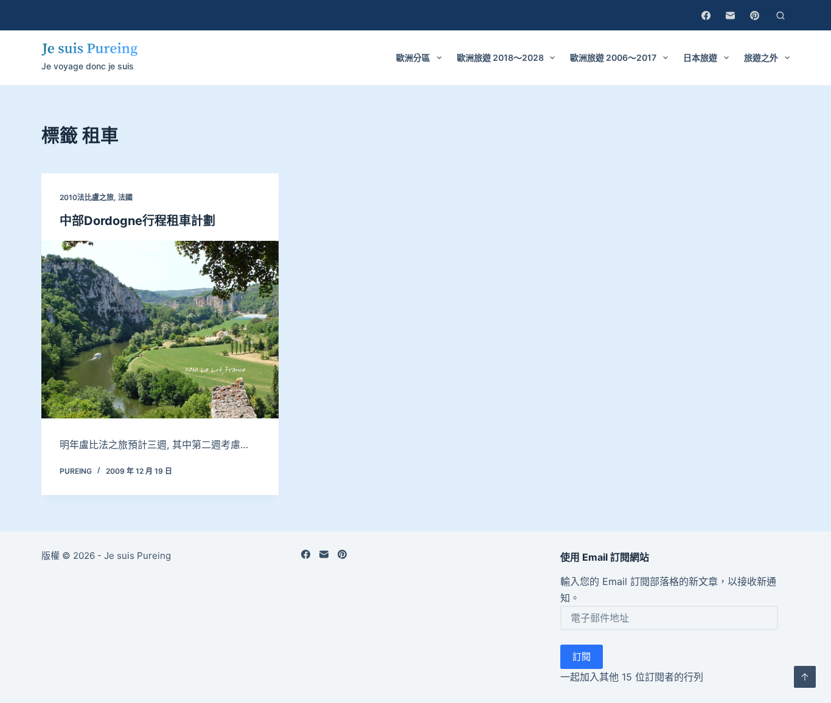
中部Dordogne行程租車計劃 (137, 220)
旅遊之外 (761, 57)
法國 (125, 197)
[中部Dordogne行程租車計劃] (160, 329)
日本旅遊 (700, 57)
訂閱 (581, 656)
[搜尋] (780, 15)
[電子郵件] (730, 15)
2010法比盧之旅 (87, 197)
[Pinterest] (754, 15)
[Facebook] (706, 15)
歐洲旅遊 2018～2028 (500, 57)
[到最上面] (805, 677)
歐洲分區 (413, 57)
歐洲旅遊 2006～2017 (613, 57)
